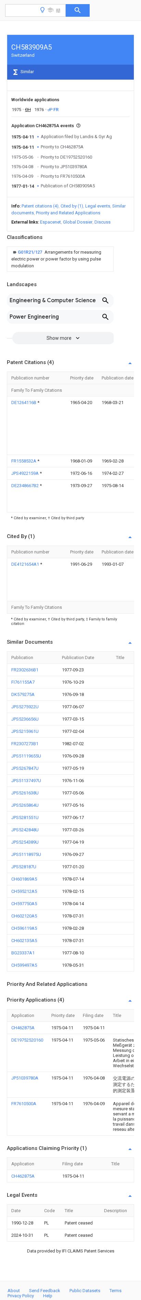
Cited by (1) (72, 206)
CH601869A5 (24, 879)
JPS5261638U (25, 792)
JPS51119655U (26, 756)
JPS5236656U (25, 719)
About (14, 1290)
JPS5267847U (25, 768)
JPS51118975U (26, 854)
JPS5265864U (25, 805)
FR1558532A (24, 461)
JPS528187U (23, 866)
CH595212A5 (24, 891)
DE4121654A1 (25, 564)
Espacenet (50, 222)
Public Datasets (84, 1290)
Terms (115, 1290)
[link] (60, 259)
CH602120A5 (24, 916)
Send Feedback (44, 1290)
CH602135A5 (24, 940)
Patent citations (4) (40, 206)
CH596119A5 (24, 928)
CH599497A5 (24, 965)
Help (47, 1295)
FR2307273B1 (24, 743)
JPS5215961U (25, 731)
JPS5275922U (25, 706)
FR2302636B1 (24, 669)
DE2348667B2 (25, 485)
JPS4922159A (25, 473)
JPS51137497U (26, 780)
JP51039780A (24, 1078)
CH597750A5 (24, 903)
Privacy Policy (21, 1295)
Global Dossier (77, 222)
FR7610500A (23, 1103)
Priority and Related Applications (68, 212)
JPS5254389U (25, 842)
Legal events (97, 206)
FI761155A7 (23, 682)
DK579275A (23, 694)
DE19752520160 (27, 1040)
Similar (27, 71)
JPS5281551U (25, 817)
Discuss (102, 222)
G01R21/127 (30, 252)
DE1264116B (24, 402)
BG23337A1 (23, 952)
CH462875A (23, 1027)
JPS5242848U (25, 829)
